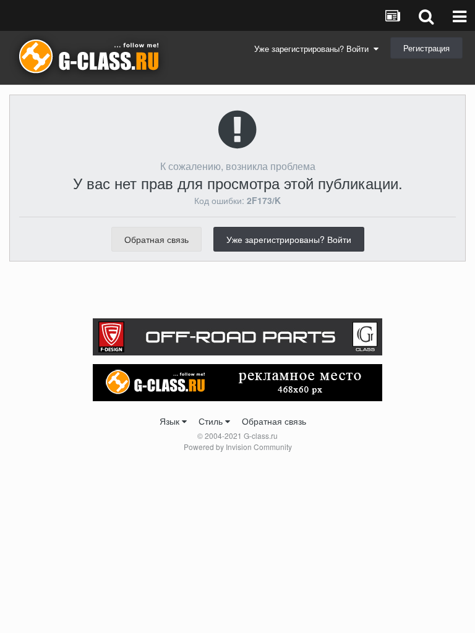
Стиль (212, 421)
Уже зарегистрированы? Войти (314, 48)
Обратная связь (156, 239)
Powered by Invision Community (238, 446)
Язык (171, 421)
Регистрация (426, 48)
